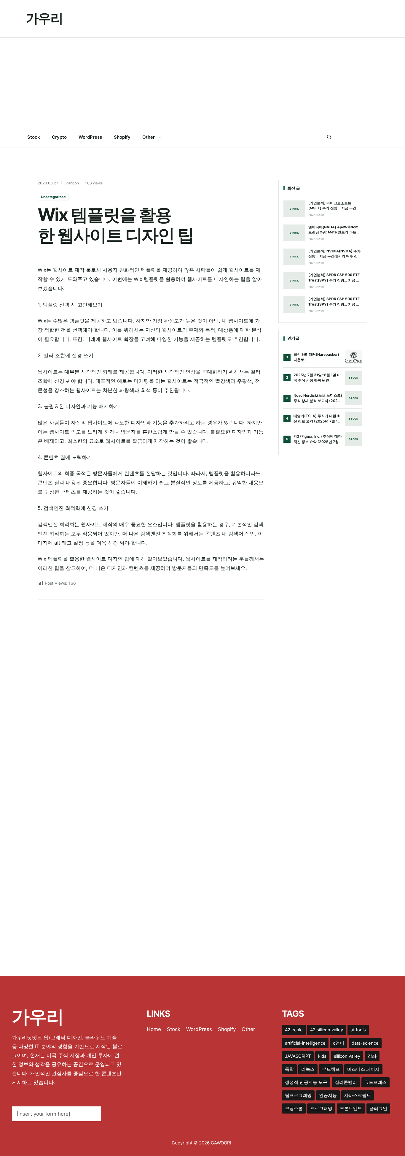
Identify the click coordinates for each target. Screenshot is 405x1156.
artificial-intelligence (305, 1043)
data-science (365, 1043)
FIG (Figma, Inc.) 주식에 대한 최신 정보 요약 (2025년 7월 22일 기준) (318, 439)
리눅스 (308, 1069)
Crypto (59, 137)
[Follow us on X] (353, 137)
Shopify (122, 137)
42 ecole (294, 1029)
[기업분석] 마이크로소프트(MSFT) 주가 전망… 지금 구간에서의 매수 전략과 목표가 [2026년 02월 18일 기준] (335, 206)
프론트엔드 (351, 1108)
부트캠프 (331, 1069)
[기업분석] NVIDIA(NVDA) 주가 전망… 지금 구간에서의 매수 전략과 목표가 (334, 254)
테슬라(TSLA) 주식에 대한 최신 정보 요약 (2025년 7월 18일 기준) (317, 419)
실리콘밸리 (346, 1082)
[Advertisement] (202, 82)
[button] (329, 137)
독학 (289, 1069)
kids (322, 1056)
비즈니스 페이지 (363, 1069)
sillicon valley (347, 1056)
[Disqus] (151, 706)
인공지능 (328, 1095)
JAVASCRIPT (298, 1056)
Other (148, 137)
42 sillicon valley (326, 1029)
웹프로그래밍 (298, 1095)
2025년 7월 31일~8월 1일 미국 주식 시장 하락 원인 (317, 377)
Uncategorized (53, 197)
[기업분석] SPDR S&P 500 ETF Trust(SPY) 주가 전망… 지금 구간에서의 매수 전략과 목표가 (334, 278)
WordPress (90, 137)
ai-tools (358, 1029)
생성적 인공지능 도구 (306, 1082)
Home (154, 1029)
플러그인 (378, 1108)
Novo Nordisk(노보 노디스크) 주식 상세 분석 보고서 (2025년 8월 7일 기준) (318, 398)
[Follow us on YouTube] (377, 137)
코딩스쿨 (294, 1108)
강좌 (372, 1056)
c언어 (338, 1043)
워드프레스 (375, 1082)
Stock (33, 137)
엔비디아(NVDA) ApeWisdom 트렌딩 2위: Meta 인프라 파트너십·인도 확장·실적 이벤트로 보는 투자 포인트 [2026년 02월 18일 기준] (334, 230)
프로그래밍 (321, 1108)
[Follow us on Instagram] (364, 137)
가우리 (44, 18)
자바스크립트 (357, 1095)
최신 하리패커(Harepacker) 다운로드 (316, 357)
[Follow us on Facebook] (340, 137)
